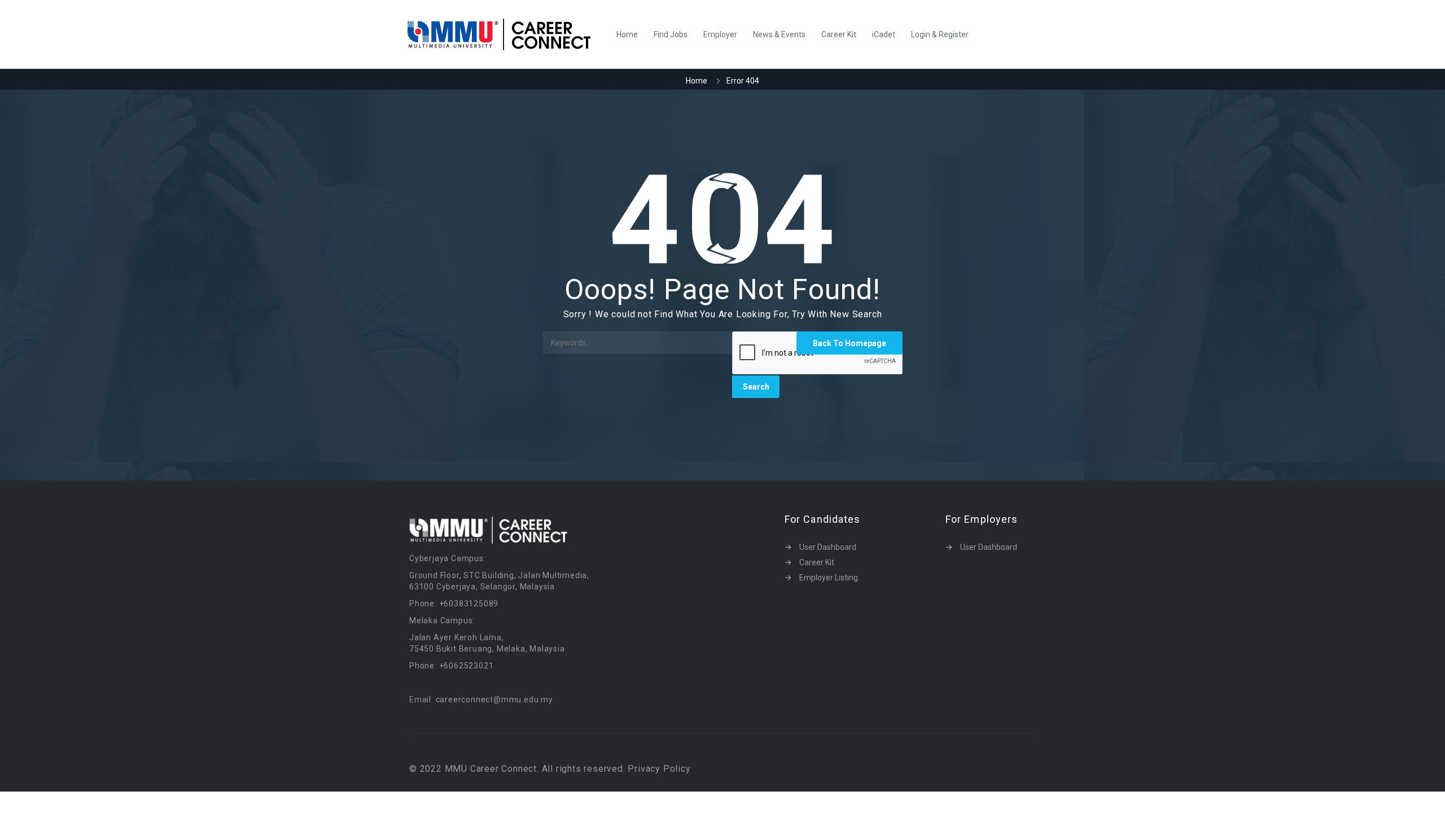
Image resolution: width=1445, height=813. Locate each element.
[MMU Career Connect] (505, 34)
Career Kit (838, 34)
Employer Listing (828, 577)
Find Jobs (671, 34)
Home (627, 34)
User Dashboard (827, 547)
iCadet (883, 34)
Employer (720, 34)
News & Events (779, 34)
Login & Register (940, 34)
